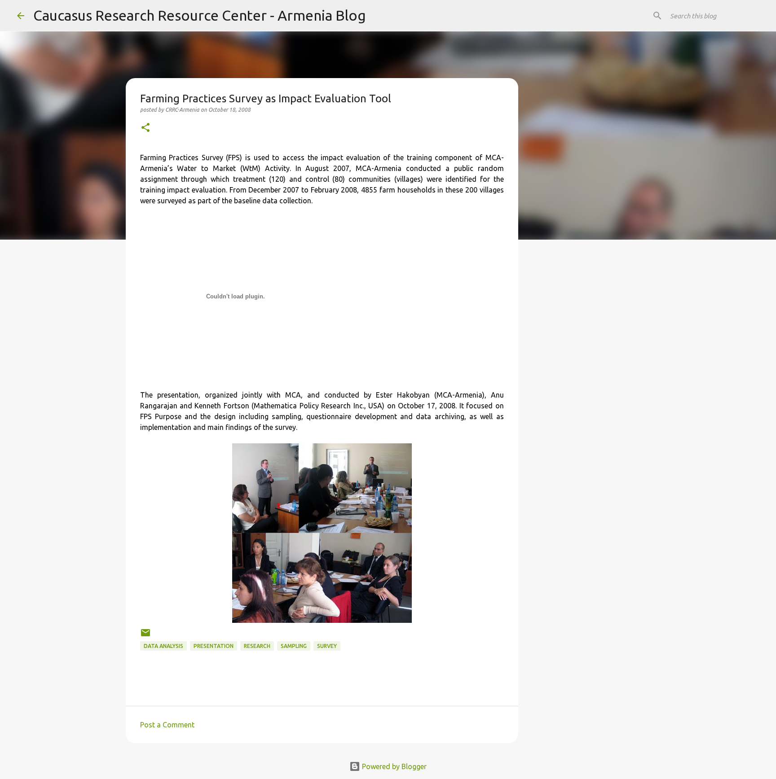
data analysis (163, 646)
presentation (214, 646)
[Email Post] (145, 636)
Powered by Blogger (393, 766)
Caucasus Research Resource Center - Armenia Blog (199, 15)
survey (327, 646)
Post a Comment (167, 725)
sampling (294, 646)
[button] (145, 128)
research (257, 646)
